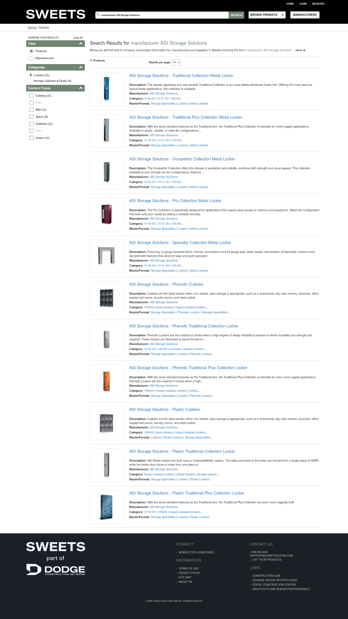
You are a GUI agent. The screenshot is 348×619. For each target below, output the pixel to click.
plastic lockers (178, 529)
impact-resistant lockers (183, 337)
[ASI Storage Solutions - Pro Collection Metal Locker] (96, 235)
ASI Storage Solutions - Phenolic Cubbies (159, 314)
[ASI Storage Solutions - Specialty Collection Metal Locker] (96, 283)
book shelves (156, 337)
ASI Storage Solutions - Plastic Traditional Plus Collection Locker (179, 553)
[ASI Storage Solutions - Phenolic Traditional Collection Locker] (96, 379)
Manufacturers (22, 58)
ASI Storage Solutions (156, 93)
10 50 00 (141, 98)
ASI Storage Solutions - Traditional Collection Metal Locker (174, 75)
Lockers (175, 103)
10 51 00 (155, 98)
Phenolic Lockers (181, 342)
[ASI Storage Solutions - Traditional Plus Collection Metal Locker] (96, 140)
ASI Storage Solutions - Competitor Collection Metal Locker (174, 171)
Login (303, 3)
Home (290, 3)
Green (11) (20, 137)
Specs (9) (19, 116)
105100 (168, 98)
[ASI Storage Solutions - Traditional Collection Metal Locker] (96, 92)
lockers (185, 433)
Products (18, 51)
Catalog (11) (21, 95)
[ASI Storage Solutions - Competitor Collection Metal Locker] (96, 188)
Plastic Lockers (165, 486)
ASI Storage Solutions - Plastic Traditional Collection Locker (175, 505)
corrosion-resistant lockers (179, 385)
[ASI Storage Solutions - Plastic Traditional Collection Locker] (96, 522)
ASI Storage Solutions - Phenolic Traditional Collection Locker (176, 362)
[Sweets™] (55, 13)
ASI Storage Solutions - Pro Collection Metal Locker (168, 218)
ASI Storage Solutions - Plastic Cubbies (157, 458)
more (285, 50)
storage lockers (199, 529)
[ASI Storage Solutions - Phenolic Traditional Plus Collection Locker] (96, 427)
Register (318, 3)
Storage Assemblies (207, 342)
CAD (16, 102)
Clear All (64, 37)
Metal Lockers (192, 103)
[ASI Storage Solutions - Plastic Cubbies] (96, 474)
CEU (16, 130)
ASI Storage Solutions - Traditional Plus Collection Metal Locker (178, 123)
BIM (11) (18, 109)
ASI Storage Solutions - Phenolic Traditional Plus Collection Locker (181, 410)
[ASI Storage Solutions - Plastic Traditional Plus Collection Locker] (96, 570)
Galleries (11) (22, 123)
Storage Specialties (155, 103)
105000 (141, 337)
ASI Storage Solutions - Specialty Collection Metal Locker (173, 266)
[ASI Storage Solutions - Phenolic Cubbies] (96, 331)
